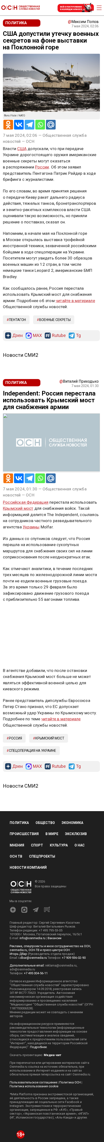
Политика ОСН (70, 1027)
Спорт (37, 790)
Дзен (17, 335)
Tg (78, 335)
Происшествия (24, 779)
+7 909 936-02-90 (74, 903)
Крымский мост (18, 508)
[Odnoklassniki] (8, 124)
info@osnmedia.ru (32, 883)
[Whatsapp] (40, 124)
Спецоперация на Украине (32, 696)
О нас (79, 790)
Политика (19, 768)
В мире (51, 779)
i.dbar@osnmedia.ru (33, 903)
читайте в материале (75, 300)
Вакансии (54, 883)
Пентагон (17, 320)
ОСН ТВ (16, 802)
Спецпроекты (42, 802)
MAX (37, 335)
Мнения (17, 790)
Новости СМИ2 (20, 355)
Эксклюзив (76, 779)
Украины (31, 527)
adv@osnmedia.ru (22, 914)
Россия (15, 683)
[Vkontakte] (19, 124)
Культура (59, 790)
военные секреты (55, 320)
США (22, 148)
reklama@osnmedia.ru (61, 911)
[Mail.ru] (51, 124)
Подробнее (38, 992)
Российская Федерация (25, 502)
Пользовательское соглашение (33, 1027)
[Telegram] (29, 124)
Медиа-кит (52, 1000)
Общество (45, 768)
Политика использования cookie (34, 1031)
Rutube (59, 335)
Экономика (72, 768)
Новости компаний (28, 813)
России (42, 167)
